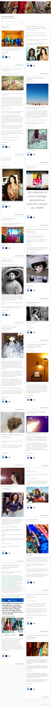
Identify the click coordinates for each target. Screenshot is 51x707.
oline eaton (8, 21)
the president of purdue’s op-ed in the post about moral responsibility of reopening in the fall (12, 584)
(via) (27, 283)
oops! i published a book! (9, 218)
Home (2, 21)
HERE (39, 207)
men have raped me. (32, 519)
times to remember (7, 260)
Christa (15, 21)
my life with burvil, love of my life (11, 69)
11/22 (28, 470)
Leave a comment (20, 64)
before (42, 606)
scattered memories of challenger (36, 412)
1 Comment (46, 465)
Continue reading (6, 52)
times (40, 606)
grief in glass (5, 26)
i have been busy (31, 166)
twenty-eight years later (33, 302)
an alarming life (7, 17)
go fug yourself (33, 237)
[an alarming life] (25, 7)
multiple (36, 606)
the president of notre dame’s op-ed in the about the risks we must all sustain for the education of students (12, 581)
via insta (3, 358)
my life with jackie (7, 159)
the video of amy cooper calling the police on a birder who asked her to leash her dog (12, 578)
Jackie (20, 21)
